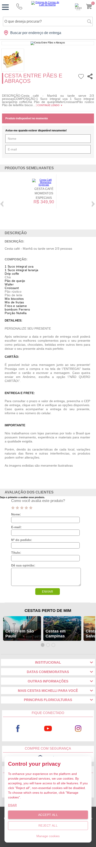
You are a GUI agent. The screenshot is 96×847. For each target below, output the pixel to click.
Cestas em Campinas (56, 633)
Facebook (17, 728)
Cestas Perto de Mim (48, 610)
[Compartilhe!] (90, 77)
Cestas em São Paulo (19, 633)
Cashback (78, 6)
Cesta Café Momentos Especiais (43, 193)
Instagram (78, 728)
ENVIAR (47, 591)
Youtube (48, 728)
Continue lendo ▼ (50, 105)
